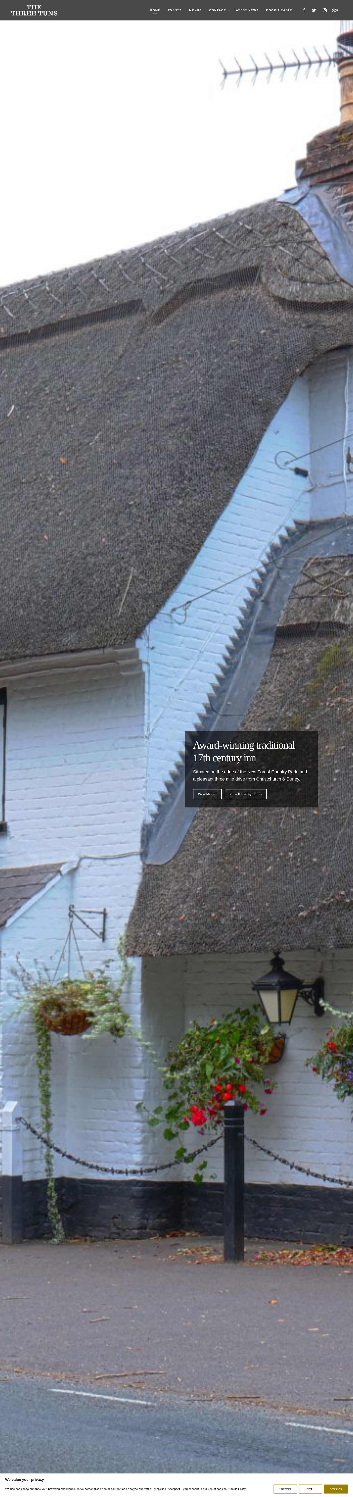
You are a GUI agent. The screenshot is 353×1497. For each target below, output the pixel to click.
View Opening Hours (246, 794)
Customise (285, 1488)
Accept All (336, 1488)
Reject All (310, 1488)
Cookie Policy (237, 1488)
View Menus (207, 794)
